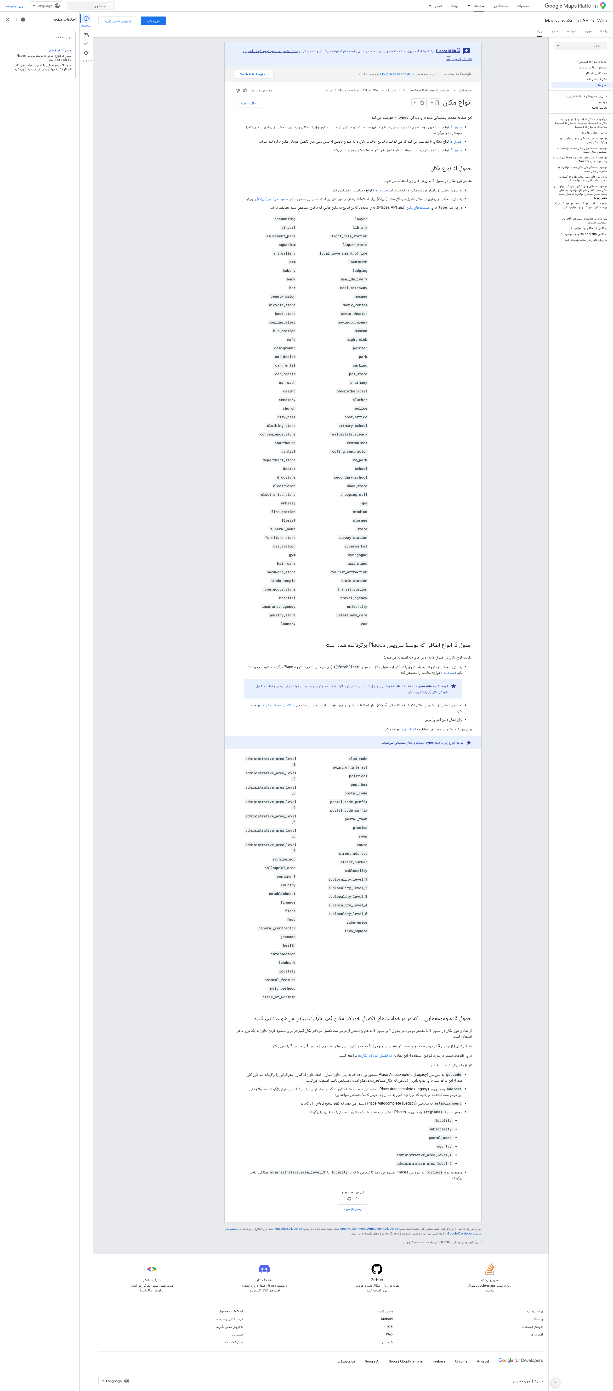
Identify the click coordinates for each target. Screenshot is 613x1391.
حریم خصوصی (520, 1381)
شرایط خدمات (234, 1342)
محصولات (523, 6)
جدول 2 (456, 141)
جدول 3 (456, 150)
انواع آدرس (408, 729)
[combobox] (91, 5)
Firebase (439, 1361)
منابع (555, 31)
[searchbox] (580, 46)
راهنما (603, 31)
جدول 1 (456, 127)
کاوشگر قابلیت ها (532, 1327)
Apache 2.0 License (288, 1228)
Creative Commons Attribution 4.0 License (369, 1228)
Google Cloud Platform (406, 1361)
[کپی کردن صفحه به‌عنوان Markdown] (422, 103)
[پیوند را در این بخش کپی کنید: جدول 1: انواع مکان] (426, 169)
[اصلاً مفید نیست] (237, 90)
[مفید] (245, 90)
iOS (390, 1327)
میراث (539, 31)
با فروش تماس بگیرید (117, 21)
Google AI (372, 1361)
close (8, 19)
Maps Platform (580, 6)
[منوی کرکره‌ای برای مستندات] (467, 5)
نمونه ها (571, 31)
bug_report (23, 19)
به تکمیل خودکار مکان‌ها (278, 705)
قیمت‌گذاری (500, 6)
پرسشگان (537, 1319)
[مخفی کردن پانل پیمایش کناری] (555, 1382)
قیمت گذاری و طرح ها (229, 1319)
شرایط (539, 1381)
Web (602, 21)
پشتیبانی (237, 1334)
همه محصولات (346, 1361)
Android (387, 1319)
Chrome (461, 1361)
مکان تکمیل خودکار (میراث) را (274, 198)
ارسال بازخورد (249, 103)
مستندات (479, 6)
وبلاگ (454, 6)
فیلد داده (381, 190)
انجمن (438, 6)
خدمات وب (386, 1342)
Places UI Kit (446, 51)
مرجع (588, 31)
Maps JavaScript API (567, 21)
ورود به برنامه (14, 6)
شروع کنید (153, 21)
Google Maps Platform (418, 90)
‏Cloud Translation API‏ (396, 74)
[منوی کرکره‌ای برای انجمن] (428, 5)
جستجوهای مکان (418, 207)
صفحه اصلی (465, 90)
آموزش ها (537, 1334)
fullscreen (15, 19)
